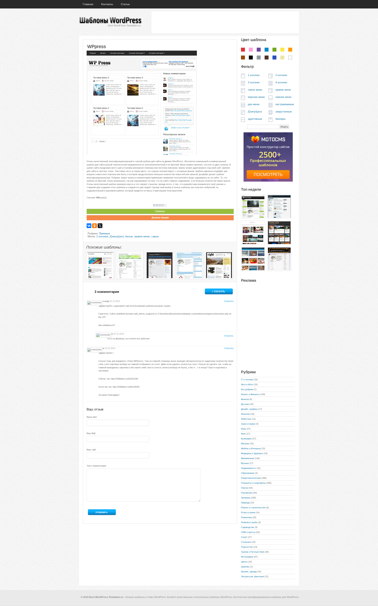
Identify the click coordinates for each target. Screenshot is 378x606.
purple (259, 50)
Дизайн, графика (249, 409)
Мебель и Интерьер (251, 448)
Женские (245, 414)
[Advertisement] (225, 22)
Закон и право (248, 424)
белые (129, 236)
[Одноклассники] (94, 225)
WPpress (96, 46)
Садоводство (247, 527)
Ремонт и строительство (253, 507)
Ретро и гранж (248, 512)
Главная (88, 4)
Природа (245, 502)
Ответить (228, 301)
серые (155, 236)
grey (259, 57)
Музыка (245, 463)
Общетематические (251, 478)
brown (243, 57)
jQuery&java (117, 236)
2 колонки (102, 236)
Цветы (244, 562)
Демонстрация (160, 217)
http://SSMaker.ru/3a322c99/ (124, 379)
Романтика (246, 517)
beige (282, 57)
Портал (244, 488)
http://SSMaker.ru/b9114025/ (126, 387)
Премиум (104, 233)
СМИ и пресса (248, 532)
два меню (253, 104)
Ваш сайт (91, 449)
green (274, 50)
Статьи (125, 4)
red (243, 50)
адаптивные (255, 118)
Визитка (245, 399)
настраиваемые (284, 104)
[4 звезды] (162, 205)
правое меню (142, 236)
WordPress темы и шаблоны (110, 21)
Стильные (246, 542)
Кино (243, 433)
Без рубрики (247, 389)
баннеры (280, 118)
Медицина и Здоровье (252, 453)
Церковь (245, 566)
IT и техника (247, 379)
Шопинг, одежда (249, 571)
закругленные (283, 111)
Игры (243, 429)
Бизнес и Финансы (250, 394)
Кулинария (246, 438)
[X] (100, 225)
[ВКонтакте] (89, 225)
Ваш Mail (91, 433)
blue (267, 50)
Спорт (244, 537)
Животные (246, 419)
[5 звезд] (165, 205)
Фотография (247, 557)
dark (267, 57)
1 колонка (253, 75)
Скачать (160, 211)
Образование (247, 473)
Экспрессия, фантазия (252, 576)
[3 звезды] (159, 205)
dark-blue (274, 57)
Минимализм (247, 458)
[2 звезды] (157, 205)
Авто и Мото (247, 384)
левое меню (255, 89)
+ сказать (218, 291)
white (290, 57)
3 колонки (253, 82)
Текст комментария (96, 466)
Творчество (247, 547)
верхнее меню (256, 97)
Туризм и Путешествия (252, 552)
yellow (282, 50)
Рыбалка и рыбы (249, 522)
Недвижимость (248, 468)
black (251, 57)
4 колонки (281, 82)
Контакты (107, 4)
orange (290, 50)
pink (251, 50)
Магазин (245, 443)
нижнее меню (283, 97)
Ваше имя (92, 417)
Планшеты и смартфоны (253, 483)
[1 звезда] (154, 205)
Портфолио (246, 493)
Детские (245, 404)
